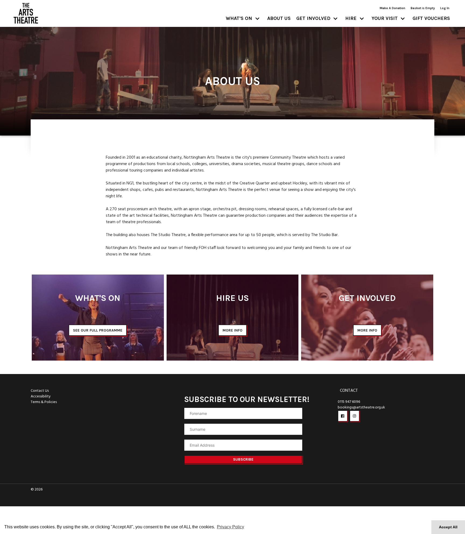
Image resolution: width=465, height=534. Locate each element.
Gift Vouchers (431, 18)
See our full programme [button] (97, 330)
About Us (279, 18)
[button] (343, 416)
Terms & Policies (44, 402)
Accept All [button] (448, 527)
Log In (444, 8)
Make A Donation (392, 8)
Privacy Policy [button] (230, 527)
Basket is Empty (423, 8)
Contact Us (40, 391)
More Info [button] (232, 330)
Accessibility (41, 396)
